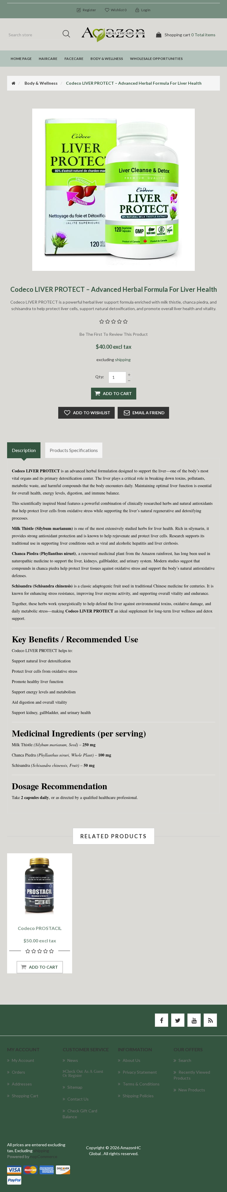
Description (24, 450)
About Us (131, 1060)
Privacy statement (140, 1072)
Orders (18, 1072)
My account (23, 1060)
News (72, 1060)
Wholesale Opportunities (156, 58)
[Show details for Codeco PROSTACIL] (39, 885)
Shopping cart (25, 1095)
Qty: (99, 376)
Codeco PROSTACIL (40, 928)
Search (68, 35)
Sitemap (74, 1087)
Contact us (78, 1098)
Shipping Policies (138, 1095)
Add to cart (117, 393)
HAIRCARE (48, 58)
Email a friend (148, 412)
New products (192, 1089)
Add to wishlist (91, 412)
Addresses (22, 1083)
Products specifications (74, 450)
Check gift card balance (80, 1113)
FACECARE (73, 58)
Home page (21, 58)
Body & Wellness (106, 58)
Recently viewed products (192, 1075)
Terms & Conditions (141, 1083)
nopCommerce (43, 1156)
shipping (123, 359)
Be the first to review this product (114, 334)
